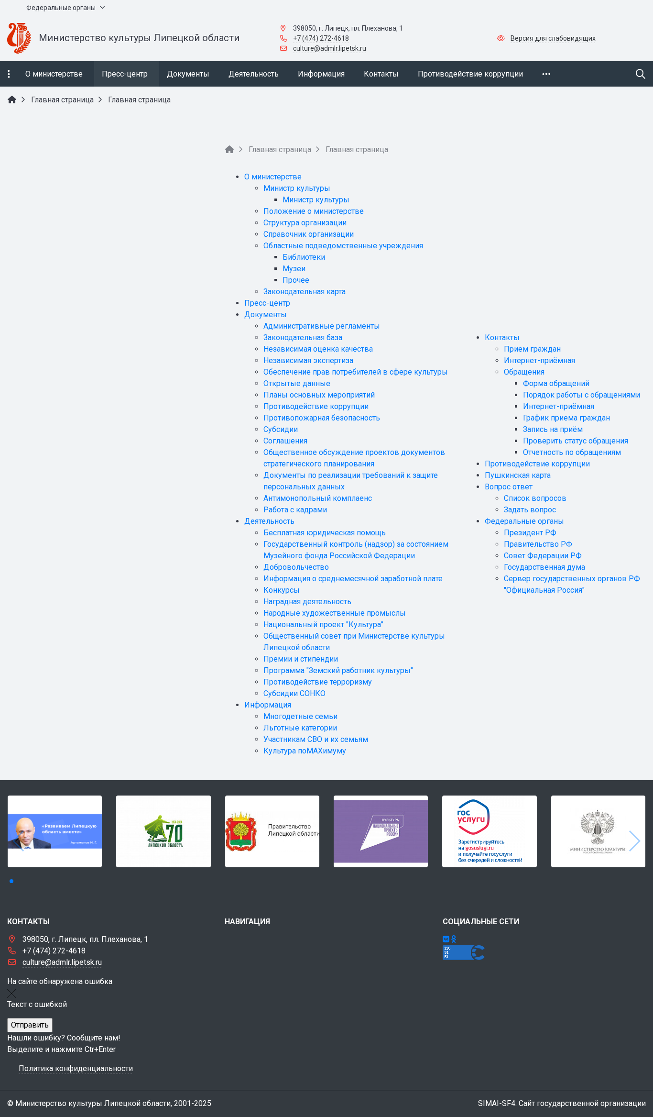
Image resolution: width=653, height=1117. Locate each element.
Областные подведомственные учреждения (343, 245)
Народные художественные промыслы (334, 613)
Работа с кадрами (295, 509)
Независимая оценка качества (318, 349)
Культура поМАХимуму (304, 750)
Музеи (294, 268)
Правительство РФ (538, 544)
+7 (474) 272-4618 (321, 38)
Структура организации (305, 222)
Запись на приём (553, 429)
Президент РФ (530, 532)
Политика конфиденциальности (76, 1068)
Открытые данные (296, 383)
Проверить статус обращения (575, 440)
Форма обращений (556, 383)
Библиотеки (304, 257)
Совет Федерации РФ (543, 555)
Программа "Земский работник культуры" (338, 670)
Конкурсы (281, 590)
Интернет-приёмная (539, 360)
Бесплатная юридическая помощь (324, 532)
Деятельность (269, 521)
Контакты (502, 337)
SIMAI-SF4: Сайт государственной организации (562, 1103)
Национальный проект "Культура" (323, 624)
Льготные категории (300, 727)
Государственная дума (544, 567)
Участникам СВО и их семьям (315, 739)
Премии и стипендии (300, 659)
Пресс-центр (267, 303)
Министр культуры (296, 188)
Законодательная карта (304, 291)
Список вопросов (535, 498)
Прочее (296, 280)
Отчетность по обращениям (572, 452)
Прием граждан (532, 349)
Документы (265, 314)
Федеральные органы (524, 521)
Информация (267, 704)
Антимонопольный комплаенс (317, 498)
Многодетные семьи (300, 716)
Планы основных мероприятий (319, 394)
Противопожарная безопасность (321, 417)
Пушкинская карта (518, 475)
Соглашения (285, 440)
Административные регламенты (321, 326)
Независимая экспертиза (308, 360)
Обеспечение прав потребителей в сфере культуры (355, 371)
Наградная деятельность (307, 601)
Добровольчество (296, 567)
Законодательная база (302, 337)
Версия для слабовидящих (553, 38)
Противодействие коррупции (316, 406)
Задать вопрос (530, 509)
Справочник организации (308, 234)
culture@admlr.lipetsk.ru (329, 48)
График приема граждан (566, 417)
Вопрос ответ (509, 486)
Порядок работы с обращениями (581, 394)
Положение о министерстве (313, 211)
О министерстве (273, 176)
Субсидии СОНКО (294, 693)
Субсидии (280, 429)
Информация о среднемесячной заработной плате (353, 578)
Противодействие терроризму (317, 681)
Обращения (524, 371)
